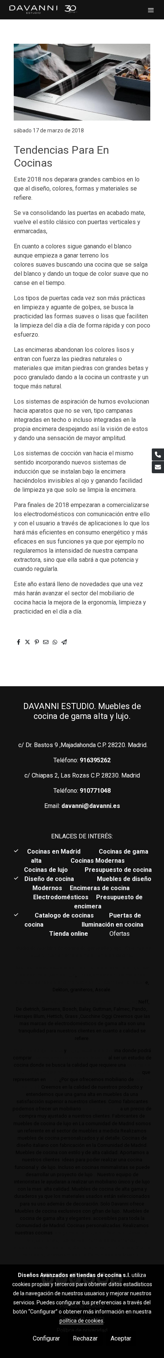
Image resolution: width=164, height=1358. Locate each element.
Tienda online (68, 933)
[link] (43, 10)
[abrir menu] (151, 9)
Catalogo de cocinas (65, 915)
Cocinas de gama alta (38, 1050)
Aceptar (121, 1338)
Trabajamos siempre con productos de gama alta (82, 1072)
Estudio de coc (97, 1050)
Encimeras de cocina (101, 888)
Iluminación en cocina (112, 924)
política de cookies (81, 1321)
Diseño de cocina (53, 879)
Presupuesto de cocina (118, 869)
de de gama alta (100, 1109)
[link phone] (158, 454)
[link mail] (158, 467)
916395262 (95, 760)
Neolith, (94, 982)
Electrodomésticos (61, 897)
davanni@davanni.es (90, 805)
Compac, (114, 982)
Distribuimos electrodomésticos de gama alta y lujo (74, 1002)
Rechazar (85, 1338)
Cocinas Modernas (98, 860)
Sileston (135, 982)
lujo (72, 1050)
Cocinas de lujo (46, 869)
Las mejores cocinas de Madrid (69, 1058)
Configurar (46, 1338)
